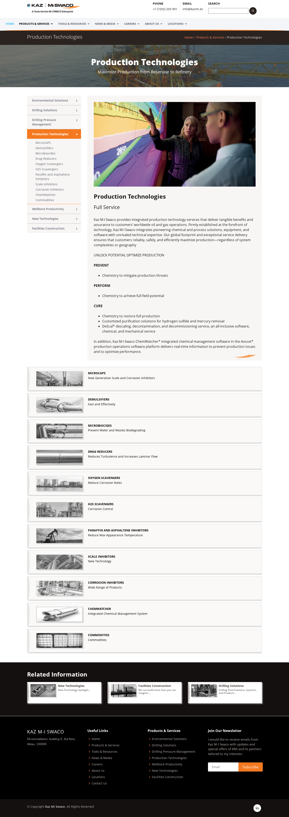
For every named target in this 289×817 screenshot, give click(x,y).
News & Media (105, 24)
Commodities (45, 200)
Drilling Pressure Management (44, 122)
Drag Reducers (46, 159)
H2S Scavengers (47, 169)
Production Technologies (50, 134)
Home (10, 24)
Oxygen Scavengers (49, 164)
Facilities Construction (48, 228)
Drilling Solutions (44, 110)
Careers (130, 24)
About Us (152, 24)
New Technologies (45, 219)
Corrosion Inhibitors (50, 189)
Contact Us (99, 783)
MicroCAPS (43, 143)
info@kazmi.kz (193, 9)
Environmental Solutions (50, 100)
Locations (175, 24)
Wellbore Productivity (48, 209)
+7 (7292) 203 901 (165, 9)
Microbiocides (45, 153)
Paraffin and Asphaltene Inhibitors (53, 176)
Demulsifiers (44, 148)
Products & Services (34, 24)
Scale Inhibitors (47, 184)
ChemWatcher (46, 195)
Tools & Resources (72, 24)
